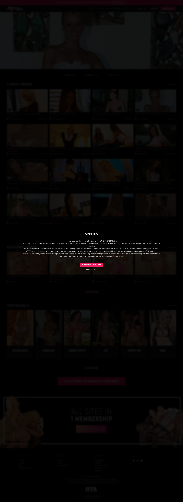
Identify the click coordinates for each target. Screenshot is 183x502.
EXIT (95, 269)
